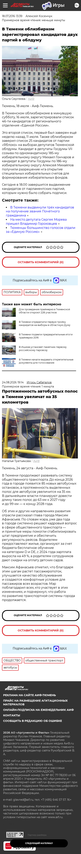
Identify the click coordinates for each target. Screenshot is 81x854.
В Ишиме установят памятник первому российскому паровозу (43, 349)
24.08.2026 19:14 (13, 382)
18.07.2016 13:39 (12, 16)
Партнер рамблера (37, 835)
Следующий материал (39, 843)
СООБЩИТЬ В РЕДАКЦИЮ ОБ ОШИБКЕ (32, 721)
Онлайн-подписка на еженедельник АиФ (38, 710)
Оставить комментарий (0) (41, 262)
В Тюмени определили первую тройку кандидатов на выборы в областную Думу (44, 323)
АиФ (31, 99)
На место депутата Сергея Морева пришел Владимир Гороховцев (36, 222)
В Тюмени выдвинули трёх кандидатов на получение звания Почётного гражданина (40, 211)
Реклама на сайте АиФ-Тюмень (29, 695)
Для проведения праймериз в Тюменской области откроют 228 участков (44, 311)
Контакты (11, 715)
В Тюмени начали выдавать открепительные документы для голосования (46, 361)
